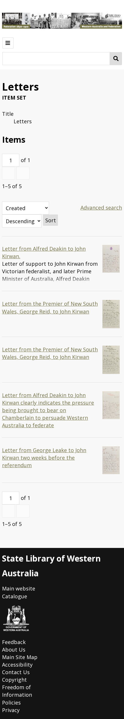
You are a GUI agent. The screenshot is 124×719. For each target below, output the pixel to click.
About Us (13, 649)
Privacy (11, 710)
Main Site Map (19, 657)
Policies (11, 702)
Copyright (14, 679)
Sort (50, 220)
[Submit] (116, 58)
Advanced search (101, 207)
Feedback (14, 642)
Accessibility (17, 664)
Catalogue (14, 596)
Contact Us (16, 672)
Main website (18, 588)
